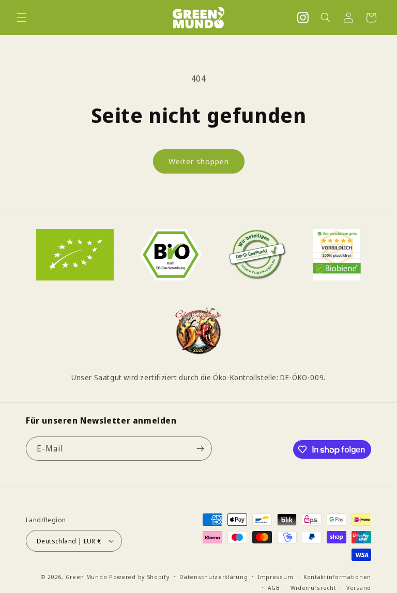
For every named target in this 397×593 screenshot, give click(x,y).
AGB (274, 587)
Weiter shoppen (199, 161)
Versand (358, 587)
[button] (21, 17)
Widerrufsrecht (314, 587)
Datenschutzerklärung (213, 577)
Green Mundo (87, 577)
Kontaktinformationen (337, 577)
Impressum (275, 577)
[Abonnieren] (200, 448)
